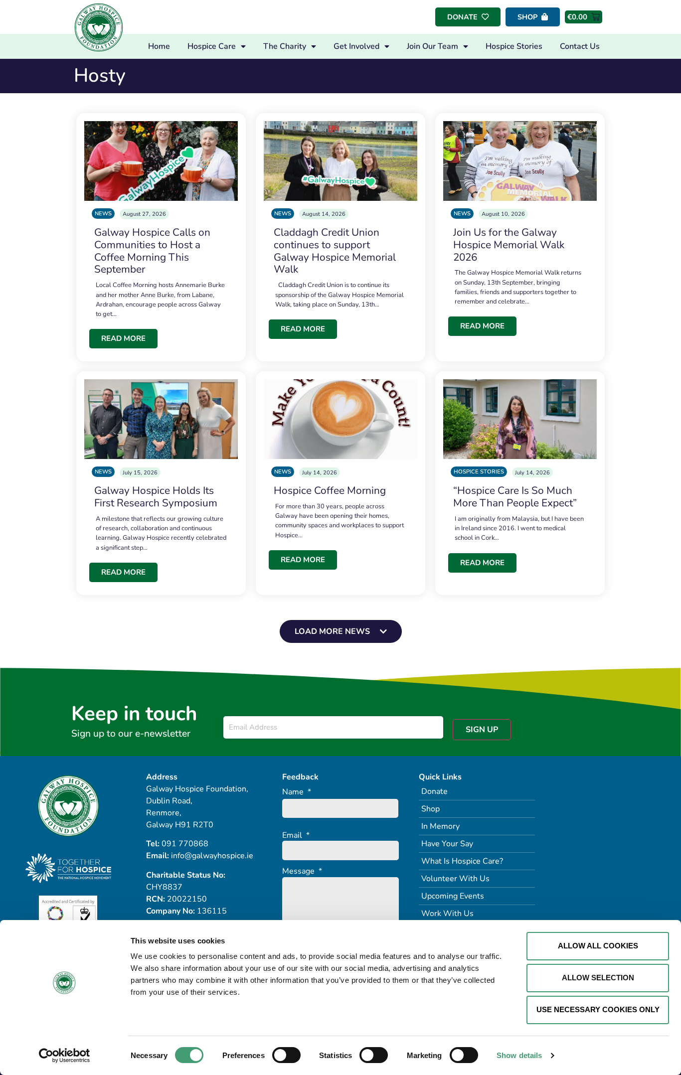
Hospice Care (211, 46)
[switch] (286, 1055)
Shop (430, 808)
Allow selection (598, 977)
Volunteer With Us (455, 878)
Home (159, 46)
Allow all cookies (598, 945)
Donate (434, 791)
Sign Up (482, 729)
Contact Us (580, 46)
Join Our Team (432, 46)
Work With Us (447, 913)
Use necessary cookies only (598, 1009)
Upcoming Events (452, 896)
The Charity (284, 46)
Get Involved (356, 46)
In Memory (440, 826)
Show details (519, 1055)
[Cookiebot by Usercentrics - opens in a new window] (64, 1055)
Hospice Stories (514, 46)
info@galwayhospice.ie (212, 855)
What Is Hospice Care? (462, 861)
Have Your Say (447, 843)
